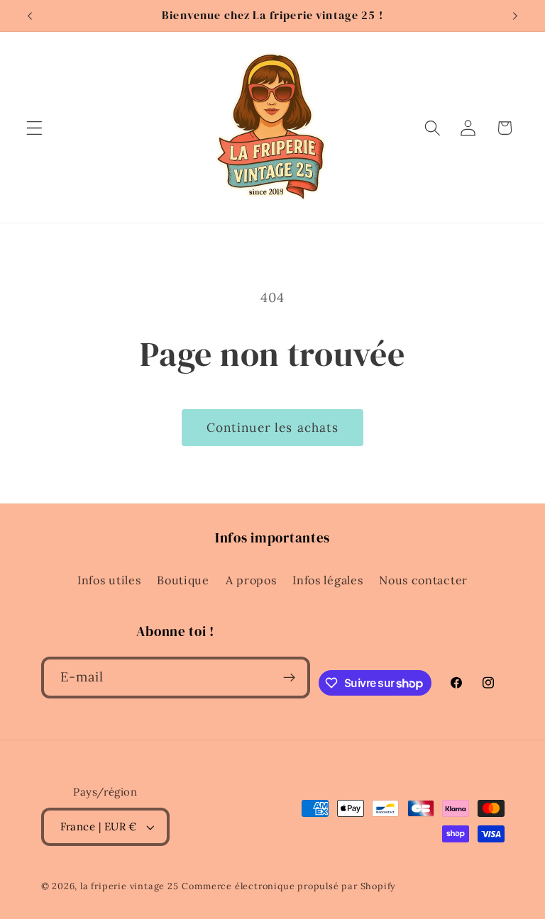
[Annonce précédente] (29, 15)
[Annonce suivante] (515, 15)
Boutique (183, 580)
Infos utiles (109, 580)
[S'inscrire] (289, 678)
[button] (34, 128)
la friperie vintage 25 (129, 885)
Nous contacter (423, 580)
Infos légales (327, 580)
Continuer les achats (273, 427)
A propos (251, 580)
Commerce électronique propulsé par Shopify (289, 885)
